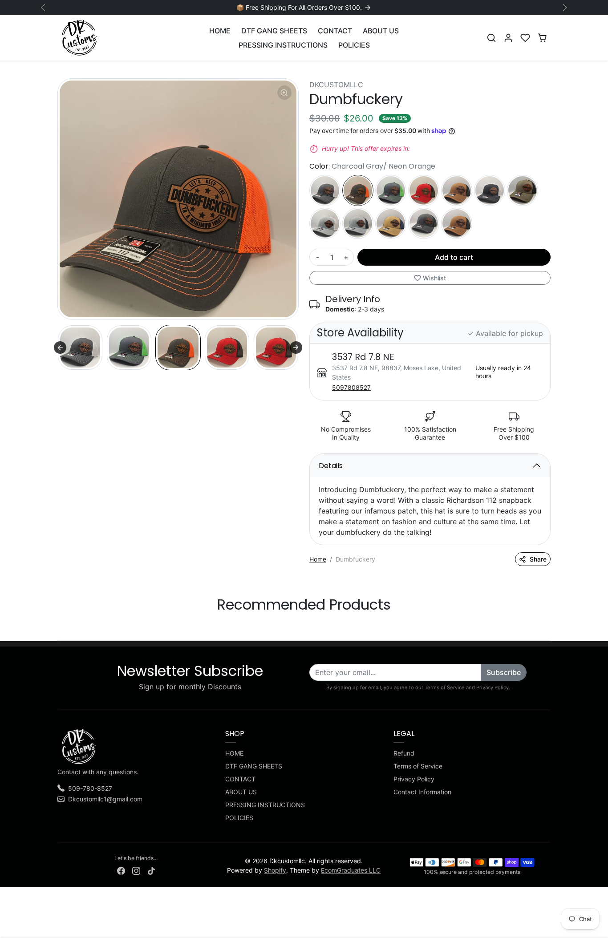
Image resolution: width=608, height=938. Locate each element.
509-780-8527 (90, 788)
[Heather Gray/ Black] (357, 223)
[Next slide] (296, 347)
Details (331, 466)
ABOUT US (381, 30)
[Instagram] (136, 869)
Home (317, 559)
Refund (403, 753)
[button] (491, 37)
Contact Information (422, 792)
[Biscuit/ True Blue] (390, 223)
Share (538, 559)
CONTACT (335, 30)
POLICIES (354, 44)
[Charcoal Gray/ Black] (423, 223)
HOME (220, 30)
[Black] (456, 190)
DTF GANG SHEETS (274, 30)
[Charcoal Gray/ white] (324, 190)
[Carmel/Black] (456, 223)
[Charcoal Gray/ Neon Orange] (357, 190)
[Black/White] (489, 190)
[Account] (508, 37)
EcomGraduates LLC (351, 870)
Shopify (275, 870)
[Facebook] (121, 869)
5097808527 (351, 387)
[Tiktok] (151, 869)
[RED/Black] (423, 190)
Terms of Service (445, 687)
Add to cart (454, 257)
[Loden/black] (522, 190)
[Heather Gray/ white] (324, 223)
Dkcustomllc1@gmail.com (105, 799)
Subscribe (503, 672)
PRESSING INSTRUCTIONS (283, 44)
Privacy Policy (492, 687)
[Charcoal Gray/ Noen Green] (390, 190)
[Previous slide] (60, 347)
